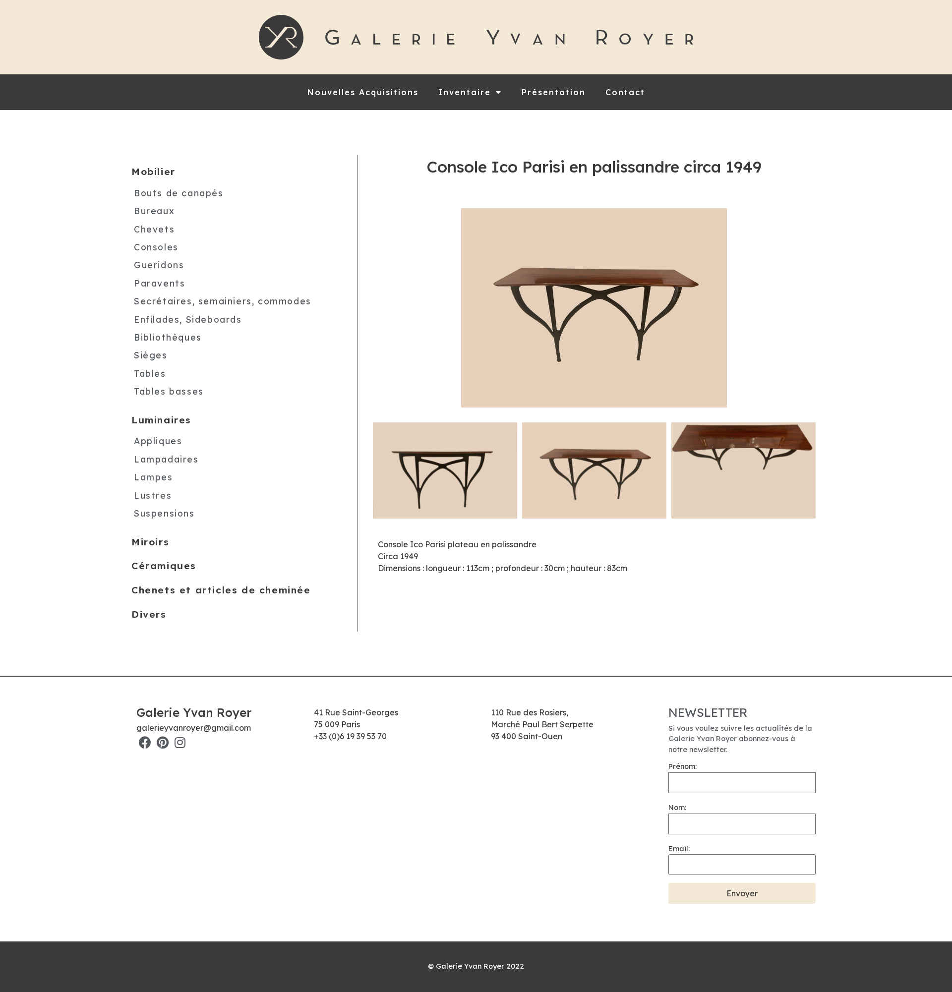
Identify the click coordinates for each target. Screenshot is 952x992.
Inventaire (464, 92)
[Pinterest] (162, 742)
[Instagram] (179, 742)
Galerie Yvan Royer (193, 712)
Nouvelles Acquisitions (362, 92)
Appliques (158, 440)
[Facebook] (145, 742)
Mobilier (153, 171)
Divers (149, 614)
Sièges (151, 355)
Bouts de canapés (179, 192)
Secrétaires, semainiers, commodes (222, 300)
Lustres (153, 495)
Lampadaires (166, 459)
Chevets (154, 229)
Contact (625, 92)
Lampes (153, 476)
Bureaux (154, 210)
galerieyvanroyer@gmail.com (193, 728)
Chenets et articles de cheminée (221, 590)
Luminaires (161, 420)
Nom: (677, 807)
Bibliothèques (168, 337)
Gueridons (159, 264)
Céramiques (163, 566)
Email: (679, 848)
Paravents (159, 283)
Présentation (554, 92)
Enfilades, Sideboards (188, 319)
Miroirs (150, 542)
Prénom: (682, 766)
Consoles (156, 246)
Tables (150, 373)
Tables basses (169, 391)
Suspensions (164, 513)
